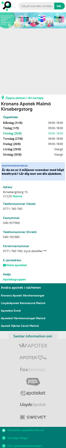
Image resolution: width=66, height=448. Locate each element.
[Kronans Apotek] (33, 346)
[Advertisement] (33, 61)
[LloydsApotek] (33, 405)
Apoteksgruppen (14, 279)
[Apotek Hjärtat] (33, 358)
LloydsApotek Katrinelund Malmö (23, 303)
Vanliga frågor (18, 438)
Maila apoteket (16, 265)
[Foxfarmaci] (33, 370)
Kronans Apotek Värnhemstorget (22, 295)
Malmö (17, 196)
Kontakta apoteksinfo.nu (25, 430)
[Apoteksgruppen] (33, 382)
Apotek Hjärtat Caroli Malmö (20, 325)
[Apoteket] (33, 394)
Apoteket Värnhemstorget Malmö (23, 318)
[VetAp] (33, 417)
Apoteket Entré (11, 310)
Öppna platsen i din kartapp (24, 98)
